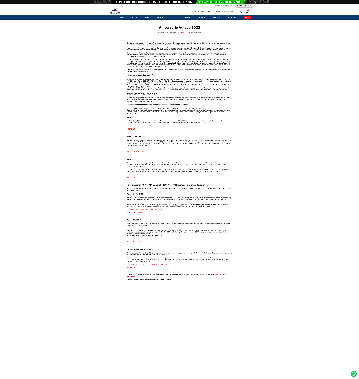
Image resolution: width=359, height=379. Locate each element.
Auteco (182, 32)
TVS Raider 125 (132, 268)
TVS (186, 32)
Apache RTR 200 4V (134, 242)
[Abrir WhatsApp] (354, 374)
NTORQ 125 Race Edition (136, 152)
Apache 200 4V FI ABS (135, 212)
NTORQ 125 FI (132, 178)
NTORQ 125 (131, 129)
